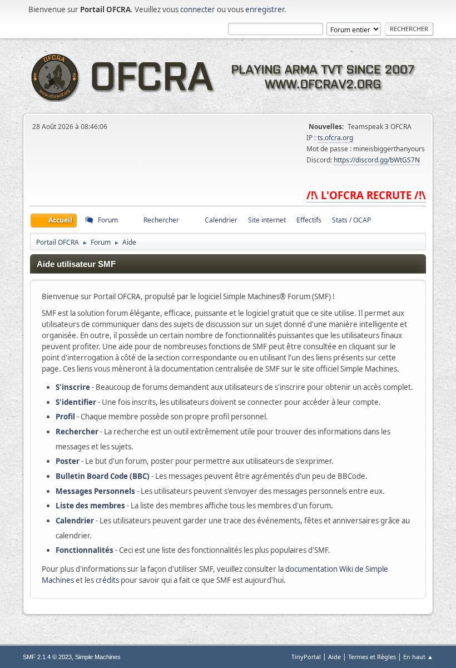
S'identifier (76, 402)
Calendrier (75, 521)
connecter (197, 9)
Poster (68, 461)
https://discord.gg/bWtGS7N (377, 160)
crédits (107, 580)
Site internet (267, 220)
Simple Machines (98, 657)
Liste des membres (90, 506)
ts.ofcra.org (335, 137)
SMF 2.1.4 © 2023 (47, 657)
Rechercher (77, 432)
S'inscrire (73, 387)
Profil (65, 417)
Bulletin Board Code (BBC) (103, 476)
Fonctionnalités (84, 550)
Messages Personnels (95, 491)
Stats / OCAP (351, 220)
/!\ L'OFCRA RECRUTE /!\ (366, 195)
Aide (334, 656)
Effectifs (308, 220)
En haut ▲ (418, 656)
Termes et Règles (372, 656)
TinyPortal (306, 656)
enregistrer (264, 9)
